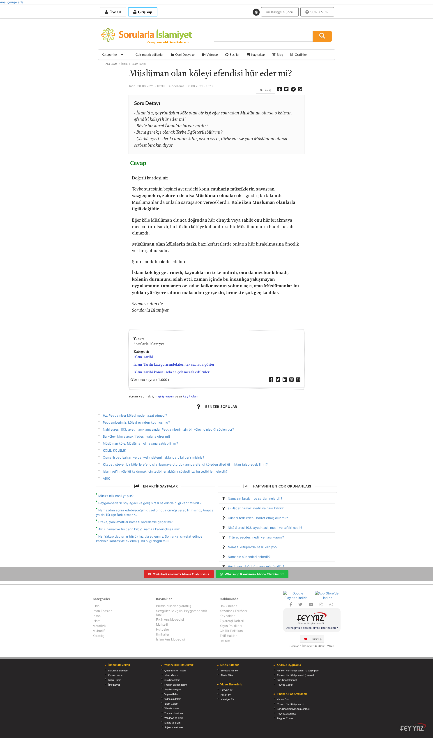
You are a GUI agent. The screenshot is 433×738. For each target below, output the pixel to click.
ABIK (106, 478)
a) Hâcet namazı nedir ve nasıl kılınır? (256, 508)
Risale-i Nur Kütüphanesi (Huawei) (296, 675)
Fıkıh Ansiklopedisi (170, 619)
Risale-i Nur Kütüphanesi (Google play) (298, 670)
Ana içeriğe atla (11, 2)
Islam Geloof (171, 703)
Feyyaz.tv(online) (286, 713)
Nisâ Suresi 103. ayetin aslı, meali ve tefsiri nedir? (265, 527)
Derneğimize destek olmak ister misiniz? (312, 627)
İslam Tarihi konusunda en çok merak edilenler (172, 372)
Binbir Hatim (114, 680)
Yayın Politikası (231, 626)
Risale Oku (227, 675)
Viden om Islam (172, 699)
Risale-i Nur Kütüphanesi (290, 704)
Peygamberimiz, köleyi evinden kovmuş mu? (136, 422)
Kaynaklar (227, 616)
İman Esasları (102, 611)
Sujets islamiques (173, 727)
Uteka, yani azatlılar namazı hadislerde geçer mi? (135, 522)
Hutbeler (162, 629)
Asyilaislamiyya (172, 689)
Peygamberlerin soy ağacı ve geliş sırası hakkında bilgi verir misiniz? (149, 503)
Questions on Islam (175, 670)
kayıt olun (190, 396)
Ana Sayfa (111, 63)
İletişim (225, 641)
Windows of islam (173, 718)
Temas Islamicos (173, 713)
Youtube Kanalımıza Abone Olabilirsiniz (181, 574)
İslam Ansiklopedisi (170, 639)
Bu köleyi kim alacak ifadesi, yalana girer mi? (136, 436)
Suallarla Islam (172, 680)
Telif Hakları (228, 636)
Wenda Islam (171, 708)
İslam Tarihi (139, 63)
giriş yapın (166, 396)
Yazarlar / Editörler (234, 611)
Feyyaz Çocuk (285, 684)
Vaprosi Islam (171, 694)
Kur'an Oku (283, 699)
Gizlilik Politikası (231, 631)
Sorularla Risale (229, 670)
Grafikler (301, 54)
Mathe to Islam (172, 722)
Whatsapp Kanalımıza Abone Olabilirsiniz (254, 574)
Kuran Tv (226, 694)
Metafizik (100, 626)
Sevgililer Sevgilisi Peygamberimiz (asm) (181, 612)
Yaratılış (98, 636)
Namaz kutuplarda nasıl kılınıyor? (253, 547)
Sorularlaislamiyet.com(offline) (293, 709)
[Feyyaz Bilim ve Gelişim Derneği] (312, 619)
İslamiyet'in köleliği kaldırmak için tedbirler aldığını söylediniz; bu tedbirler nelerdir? (165, 471)
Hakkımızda (228, 606)
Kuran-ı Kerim (115, 675)
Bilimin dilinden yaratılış (173, 606)
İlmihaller (162, 634)
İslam (124, 63)
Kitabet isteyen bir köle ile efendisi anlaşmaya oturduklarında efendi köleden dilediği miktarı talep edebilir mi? (185, 464)
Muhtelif (99, 631)
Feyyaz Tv (227, 690)
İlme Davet (114, 684)
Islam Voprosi (171, 675)
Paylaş (267, 90)
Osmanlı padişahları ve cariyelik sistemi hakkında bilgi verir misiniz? (153, 457)
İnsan (97, 616)
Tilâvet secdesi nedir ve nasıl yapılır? (256, 537)
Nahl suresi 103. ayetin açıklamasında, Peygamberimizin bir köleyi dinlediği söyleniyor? (168, 429)
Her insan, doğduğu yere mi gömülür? (256, 566)
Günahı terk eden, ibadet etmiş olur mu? (258, 518)
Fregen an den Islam (175, 684)
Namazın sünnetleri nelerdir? (249, 557)
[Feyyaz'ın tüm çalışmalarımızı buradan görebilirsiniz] (413, 727)
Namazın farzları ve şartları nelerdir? (255, 498)
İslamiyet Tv (227, 699)
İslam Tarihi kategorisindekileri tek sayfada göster (174, 364)
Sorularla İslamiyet (118, 670)
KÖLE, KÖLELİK (114, 450)
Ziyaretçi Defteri (232, 621)
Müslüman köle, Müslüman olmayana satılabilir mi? (140, 443)
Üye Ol (114, 12)
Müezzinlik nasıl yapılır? (116, 496)
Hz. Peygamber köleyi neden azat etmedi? (135, 415)
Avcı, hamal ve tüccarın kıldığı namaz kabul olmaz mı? (139, 529)
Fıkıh (96, 606)
